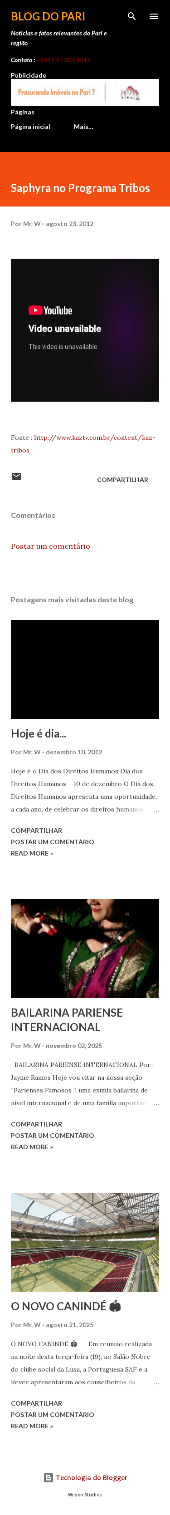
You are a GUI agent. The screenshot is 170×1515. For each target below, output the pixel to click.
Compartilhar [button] (122, 479)
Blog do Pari (48, 16)
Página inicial (30, 126)
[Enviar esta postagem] (16, 479)
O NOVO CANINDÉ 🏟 (66, 1306)
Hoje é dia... (38, 733)
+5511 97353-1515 (63, 60)
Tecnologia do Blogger (90, 1477)
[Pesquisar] (131, 16)
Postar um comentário (50, 546)
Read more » (32, 853)
